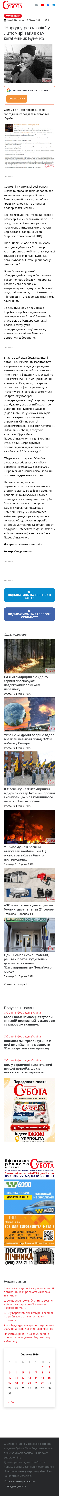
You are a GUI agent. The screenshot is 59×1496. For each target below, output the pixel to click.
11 (16, 1378)
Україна (36, 1012)
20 (29, 1383)
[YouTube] (42, 5)
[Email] (36, 5)
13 (29, 1378)
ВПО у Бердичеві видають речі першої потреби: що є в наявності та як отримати (28, 1068)
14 (36, 1378)
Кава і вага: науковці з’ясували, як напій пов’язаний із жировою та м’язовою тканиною (29, 1020)
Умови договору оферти (19, 1481)
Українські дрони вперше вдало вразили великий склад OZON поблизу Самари (29, 739)
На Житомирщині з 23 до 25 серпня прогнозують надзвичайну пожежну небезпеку (26, 683)
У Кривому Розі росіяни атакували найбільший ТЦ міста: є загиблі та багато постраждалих (25, 853)
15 (42, 1378)
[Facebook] (48, 5)
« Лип (11, 1402)
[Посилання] (12, 5)
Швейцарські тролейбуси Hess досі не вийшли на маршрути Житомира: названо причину (27, 1044)
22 (42, 1383)
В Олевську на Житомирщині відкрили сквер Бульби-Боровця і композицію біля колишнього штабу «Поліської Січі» (29, 795)
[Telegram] (53, 5)
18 (16, 1383)
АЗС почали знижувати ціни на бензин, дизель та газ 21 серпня (29, 907)
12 (22, 1378)
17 (9, 1383)
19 (22, 1383)
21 (36, 1383)
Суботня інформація (17, 1012)
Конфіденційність (15, 1486)
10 (9, 1378)
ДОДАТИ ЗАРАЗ (17, 98)
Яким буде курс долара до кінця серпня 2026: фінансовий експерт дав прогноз (29, 1327)
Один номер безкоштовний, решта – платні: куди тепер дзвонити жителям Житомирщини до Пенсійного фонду (28, 963)
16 (49, 1378)
